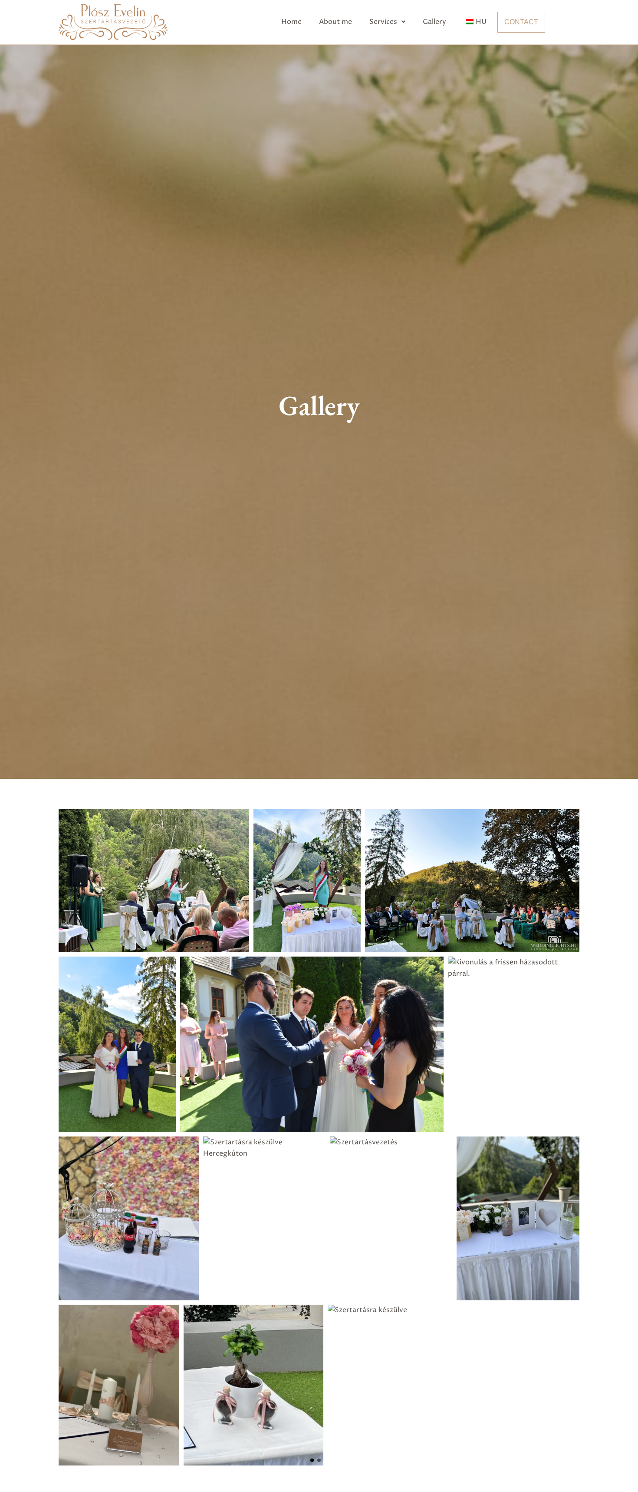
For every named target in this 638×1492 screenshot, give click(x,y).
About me (335, 22)
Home (291, 22)
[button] (387, 22)
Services (383, 22)
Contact (521, 22)
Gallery (434, 22)
